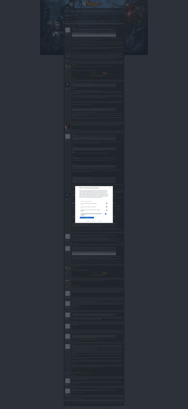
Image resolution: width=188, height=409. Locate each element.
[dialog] (94, 204)
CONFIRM (87, 217)
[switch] (106, 203)
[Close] (111, 188)
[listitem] (94, 201)
